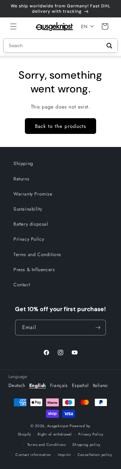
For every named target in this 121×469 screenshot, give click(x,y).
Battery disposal (30, 224)
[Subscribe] (98, 327)
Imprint (64, 454)
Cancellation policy (95, 454)
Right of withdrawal (55, 434)
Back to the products (60, 126)
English (37, 385)
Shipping (23, 163)
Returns (21, 178)
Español (80, 385)
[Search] (109, 45)
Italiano (100, 385)
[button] (13, 26)
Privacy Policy (28, 239)
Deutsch (16, 385)
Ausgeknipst (58, 425)
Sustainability (27, 209)
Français (59, 385)
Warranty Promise (32, 193)
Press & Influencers (34, 269)
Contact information (33, 454)
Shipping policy (86, 444)
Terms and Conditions (37, 254)
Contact (21, 284)
